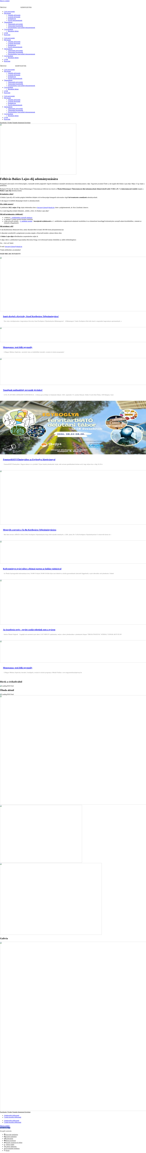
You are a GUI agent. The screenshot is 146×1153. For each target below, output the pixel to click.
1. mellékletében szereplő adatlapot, (21, 217)
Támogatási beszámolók (15, 26)
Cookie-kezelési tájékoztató (12, 1117)
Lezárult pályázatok (14, 17)
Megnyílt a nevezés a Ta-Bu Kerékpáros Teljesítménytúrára (29, 530)
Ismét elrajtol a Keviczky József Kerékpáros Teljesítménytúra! (31, 316)
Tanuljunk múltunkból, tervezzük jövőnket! (23, 390)
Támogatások (8, 22)
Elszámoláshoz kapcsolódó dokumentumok (21, 27)
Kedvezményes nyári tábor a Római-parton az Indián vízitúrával (32, 569)
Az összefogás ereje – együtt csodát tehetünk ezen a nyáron (29, 629)
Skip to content (4, 1)
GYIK (6, 33)
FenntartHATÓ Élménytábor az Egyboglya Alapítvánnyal (29, 459)
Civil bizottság (8, 29)
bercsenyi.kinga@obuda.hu (45, 207)
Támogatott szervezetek (15, 24)
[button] (5, 1128)
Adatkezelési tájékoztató (11, 1115)
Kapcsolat (7, 35)
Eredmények (12, 19)
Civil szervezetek (9, 11)
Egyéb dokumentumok (15, 20)
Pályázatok (7, 13)
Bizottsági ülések (13, 31)
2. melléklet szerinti (26, 221)
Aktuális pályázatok (14, 15)
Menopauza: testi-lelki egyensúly (17, 347)
